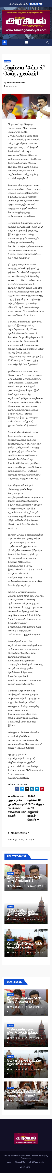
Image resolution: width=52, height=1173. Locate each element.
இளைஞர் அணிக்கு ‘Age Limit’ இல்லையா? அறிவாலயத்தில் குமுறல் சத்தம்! (24, 882)
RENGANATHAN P (16, 82)
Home (8, 1162)
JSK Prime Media (36, 1162)
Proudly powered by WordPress (17, 1156)
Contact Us (20, 1162)
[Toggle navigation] (26, 42)
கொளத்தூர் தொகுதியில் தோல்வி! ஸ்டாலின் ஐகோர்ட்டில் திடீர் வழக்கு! (24, 947)
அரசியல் (7, 61)
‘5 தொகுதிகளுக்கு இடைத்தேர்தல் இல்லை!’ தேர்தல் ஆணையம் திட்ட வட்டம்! (23, 915)
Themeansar (26, 1158)
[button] (47, 42)
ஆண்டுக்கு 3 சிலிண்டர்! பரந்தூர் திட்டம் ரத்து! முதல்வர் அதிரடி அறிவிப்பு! (24, 1095)
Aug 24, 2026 (16, 1007)
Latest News (25, 1167)
